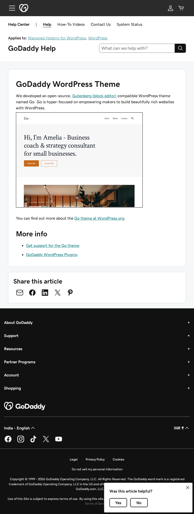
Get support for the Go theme (52, 245)
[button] (187, 487)
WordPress (97, 38)
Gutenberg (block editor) (94, 96)
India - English (17, 428)
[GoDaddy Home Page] (25, 406)
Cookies (118, 459)
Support (11, 335)
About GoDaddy (18, 322)
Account (11, 375)
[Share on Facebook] (32, 292)
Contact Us (101, 24)
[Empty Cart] (181, 8)
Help (47, 24)
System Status (129, 24)
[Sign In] (170, 8)
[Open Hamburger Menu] (10, 8)
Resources (13, 349)
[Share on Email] (19, 292)
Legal (74, 459)
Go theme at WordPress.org (99, 218)
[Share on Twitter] (57, 292)
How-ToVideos (71, 24)
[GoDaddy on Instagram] (21, 442)
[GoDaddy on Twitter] (46, 442)
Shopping (12, 388)
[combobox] (137, 48)
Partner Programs (19, 362)
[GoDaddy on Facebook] (8, 442)
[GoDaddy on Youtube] (59, 442)
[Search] (180, 48)
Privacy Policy (95, 459)
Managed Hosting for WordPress (57, 38)
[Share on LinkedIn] (45, 292)
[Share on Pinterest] (70, 292)
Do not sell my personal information (97, 469)
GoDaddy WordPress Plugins (51, 254)
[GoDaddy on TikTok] (33, 442)
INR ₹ (179, 428)
